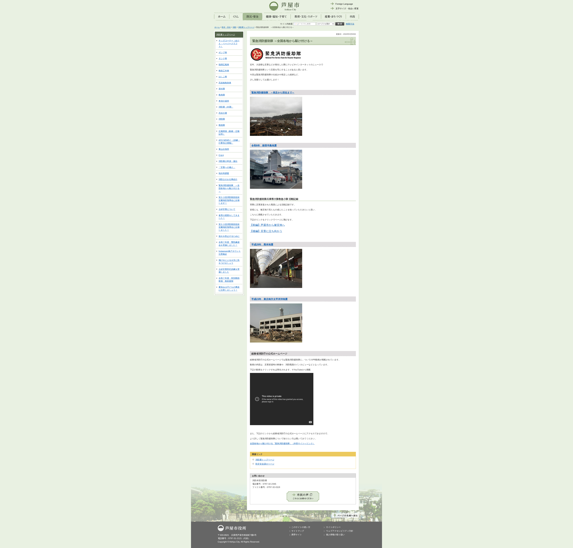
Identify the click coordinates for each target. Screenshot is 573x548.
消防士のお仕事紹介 (228, 179)
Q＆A (221, 155)
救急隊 (222, 95)
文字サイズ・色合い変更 (347, 8)
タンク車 (223, 58)
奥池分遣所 (224, 101)
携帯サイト (296, 534)
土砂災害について (227, 209)
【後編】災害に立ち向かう (266, 231)
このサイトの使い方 (300, 527)
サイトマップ (297, 531)
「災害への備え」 (227, 167)
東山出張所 (224, 149)
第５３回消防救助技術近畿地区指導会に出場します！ (229, 200)
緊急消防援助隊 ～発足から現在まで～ (272, 92)
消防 (234, 27)
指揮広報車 (224, 64)
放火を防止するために (229, 236)
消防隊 (222, 119)
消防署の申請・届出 (228, 161)
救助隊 (222, 125)
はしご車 (223, 76)
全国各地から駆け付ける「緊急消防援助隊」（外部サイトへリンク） (282, 443)
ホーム (217, 27)
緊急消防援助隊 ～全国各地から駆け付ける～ (229, 188)
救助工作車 (224, 70)
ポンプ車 (223, 52)
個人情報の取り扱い (335, 534)
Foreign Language (344, 4)
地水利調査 (224, 173)
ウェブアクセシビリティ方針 (339, 531)
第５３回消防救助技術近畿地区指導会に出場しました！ (229, 227)
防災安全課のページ (264, 464)
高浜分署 (223, 113)
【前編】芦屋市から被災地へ (267, 225)
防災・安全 (226, 27)
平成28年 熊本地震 (262, 244)
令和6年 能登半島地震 (264, 145)
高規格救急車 (225, 83)
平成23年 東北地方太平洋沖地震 (269, 299)
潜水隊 (222, 89)
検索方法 (350, 24)
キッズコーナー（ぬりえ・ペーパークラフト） (229, 43)
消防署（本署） (226, 107)
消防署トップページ (246, 27)
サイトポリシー (333, 527)
